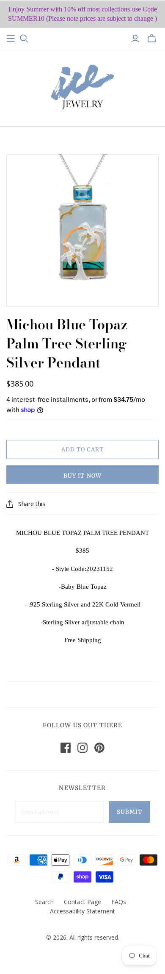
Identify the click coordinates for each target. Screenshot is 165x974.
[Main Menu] (10, 38)
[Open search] (24, 38)
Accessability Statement (82, 911)
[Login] (135, 38)
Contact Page (82, 902)
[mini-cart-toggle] (152, 38)
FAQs (118, 902)
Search (44, 902)
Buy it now (82, 475)
